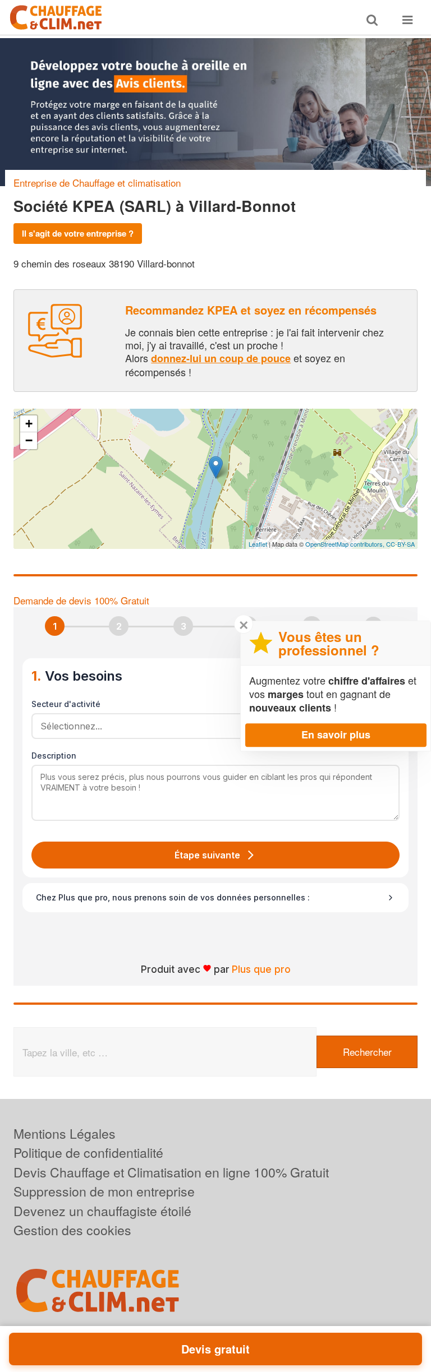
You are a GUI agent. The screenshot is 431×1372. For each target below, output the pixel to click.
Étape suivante (207, 855)
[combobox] (211, 726)
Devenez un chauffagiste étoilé (102, 1211)
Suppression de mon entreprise (104, 1191)
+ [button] (29, 424)
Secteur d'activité (65, 704)
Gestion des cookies (72, 1230)
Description (53, 755)
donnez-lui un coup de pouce (221, 358)
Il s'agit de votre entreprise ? (78, 233)
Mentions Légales (64, 1133)
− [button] (29, 440)
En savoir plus (335, 734)
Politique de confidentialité (88, 1152)
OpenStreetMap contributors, (345, 543)
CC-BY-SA (400, 543)
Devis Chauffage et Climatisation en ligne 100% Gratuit (171, 1172)
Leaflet (258, 543)
